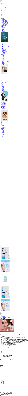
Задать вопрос (1, 365)
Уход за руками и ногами (3, 49)
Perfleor (3, 109)
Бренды (2, 26)
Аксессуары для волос (3, 106)
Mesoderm (3, 86)
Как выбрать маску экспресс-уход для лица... (6, 361)
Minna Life (3, 58)
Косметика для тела (3, 80)
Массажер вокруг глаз (4, 24)
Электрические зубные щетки (4, 122)
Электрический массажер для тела (5, 43)
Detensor (3, 136)
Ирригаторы (2, 121)
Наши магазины (2, 15)
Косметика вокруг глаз (3, 83)
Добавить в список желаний (2, 316)
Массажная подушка (4, 48)
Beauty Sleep (3, 132)
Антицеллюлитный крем (4, 81)
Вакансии (2, 387)
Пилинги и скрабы (4, 82)
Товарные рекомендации (3, 388)
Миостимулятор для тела (4, 44)
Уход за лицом (2, 18)
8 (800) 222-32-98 (8, 8)
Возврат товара (2, 381)
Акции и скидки (2, 13)
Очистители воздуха (3, 123)
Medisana (3, 134)
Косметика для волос (3, 102)
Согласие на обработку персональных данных (5, 389)
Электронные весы (3, 54)
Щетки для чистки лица (4, 20)
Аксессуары (2, 128)
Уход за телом (2, 42)
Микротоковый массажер (4, 21)
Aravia (3, 59)
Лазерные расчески (4, 105)
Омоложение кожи (4, 77)
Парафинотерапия (4, 50)
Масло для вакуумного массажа (5, 76)
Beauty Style (3, 27)
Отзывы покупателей (3, 386)
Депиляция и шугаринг (4, 51)
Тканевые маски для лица (3, 25)
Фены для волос (2, 107)
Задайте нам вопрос (5, 393)
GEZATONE (3, 55)
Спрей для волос (4, 103)
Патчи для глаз (3, 84)
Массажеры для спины (3, 47)
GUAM (3, 57)
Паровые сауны (3, 19)
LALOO (3, 29)
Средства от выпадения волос (4, 104)
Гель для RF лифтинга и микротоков (5, 75)
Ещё (1, 126)
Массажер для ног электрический (5, 46)
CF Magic (3, 28)
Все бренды (3, 31)
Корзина (8, 393)
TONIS (3, 133)
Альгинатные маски (3, 79)
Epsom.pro (3, 88)
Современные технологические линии (6, 61)
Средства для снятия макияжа (5, 78)
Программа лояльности (3, 376)
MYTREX (3, 60)
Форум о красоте (2, 14)
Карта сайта (2, 383)
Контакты (2, 385)
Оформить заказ (10, 393)
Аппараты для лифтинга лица (5, 23)
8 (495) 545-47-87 (2, 393)
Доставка (2, 380)
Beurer (3, 62)
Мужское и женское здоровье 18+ (4, 127)
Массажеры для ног (3, 45)
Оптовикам (2, 377)
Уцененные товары (3, 129)
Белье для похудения (3, 52)
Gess (2, 30)
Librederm (3, 89)
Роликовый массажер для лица (5, 22)
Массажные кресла (3, 53)
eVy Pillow (3, 131)
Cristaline (3, 56)
